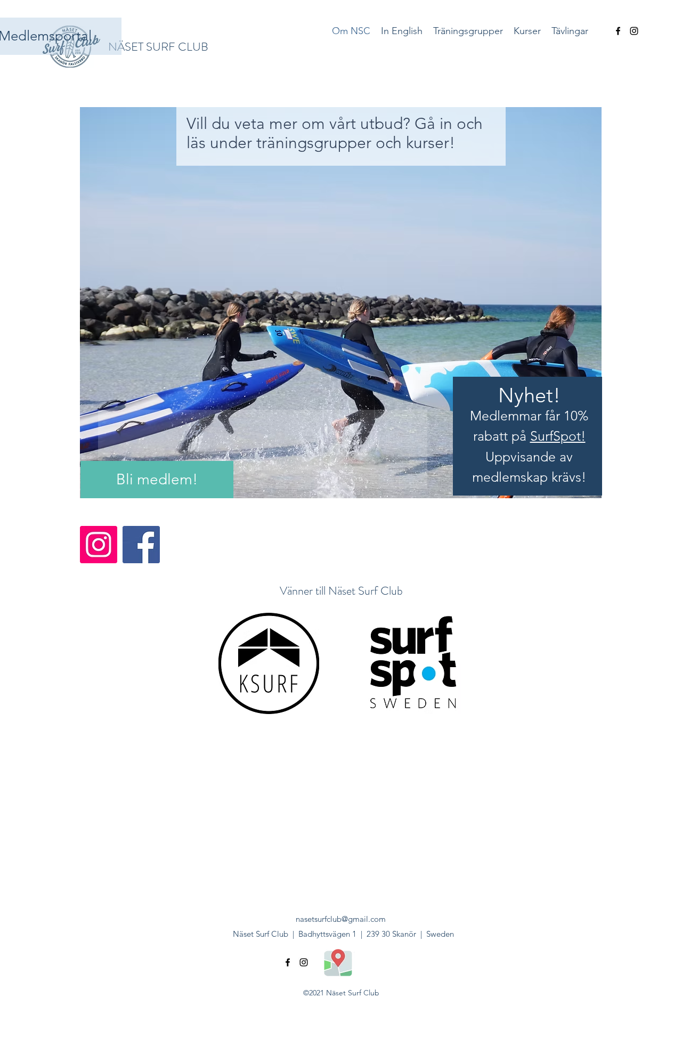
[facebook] (618, 31)
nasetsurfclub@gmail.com (341, 919)
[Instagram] (98, 544)
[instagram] (634, 31)
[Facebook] (141, 544)
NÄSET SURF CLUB (158, 46)
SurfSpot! (558, 436)
